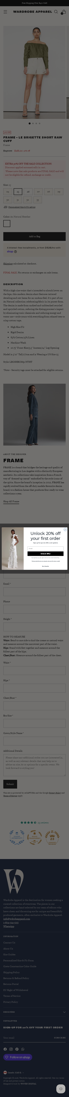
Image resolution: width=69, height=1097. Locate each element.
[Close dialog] (65, 529)
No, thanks (45, 566)
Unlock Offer (45, 553)
